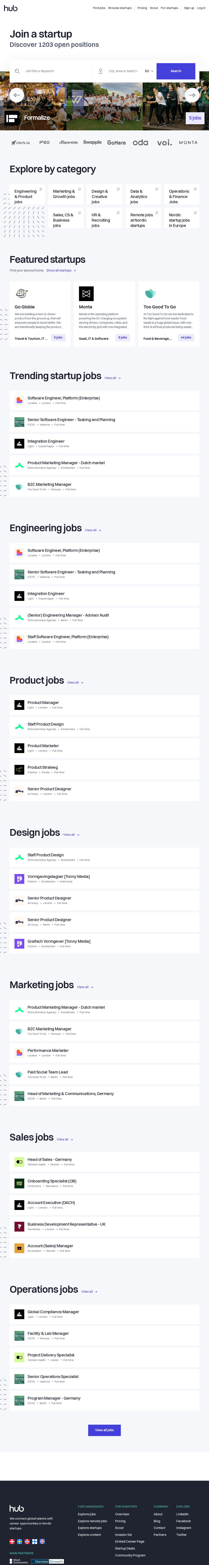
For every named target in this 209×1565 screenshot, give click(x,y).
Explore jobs (87, 1514)
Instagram (183, 1528)
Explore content (89, 1535)
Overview (122, 1514)
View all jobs (104, 1430)
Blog (157, 1521)
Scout (119, 1528)
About (158, 1514)
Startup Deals (125, 1548)
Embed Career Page (129, 1541)
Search (176, 71)
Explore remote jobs (92, 1521)
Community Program (130, 1555)
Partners (160, 1535)
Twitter (181, 1535)
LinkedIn (182, 1514)
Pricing (120, 1521)
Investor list (123, 1535)
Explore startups (90, 1528)
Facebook (183, 1521)
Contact (159, 1528)
